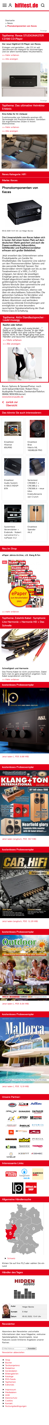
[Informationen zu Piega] (37, 1139)
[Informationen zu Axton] (36, 1104)
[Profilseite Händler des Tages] (24, 1288)
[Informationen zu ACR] (12, 1105)
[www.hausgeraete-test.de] (24, 1179)
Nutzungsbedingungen (16, 1406)
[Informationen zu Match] (21, 1131)
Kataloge (9, 1376)
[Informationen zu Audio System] (23, 1105)
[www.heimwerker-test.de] (37, 1179)
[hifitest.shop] (31, 1193)
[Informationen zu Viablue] (11, 1155)
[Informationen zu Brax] (11, 1112)
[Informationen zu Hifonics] (37, 1125)
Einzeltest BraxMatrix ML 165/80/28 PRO (35, 446)
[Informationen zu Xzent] (23, 1153)
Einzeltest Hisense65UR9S (9, 445)
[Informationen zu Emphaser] (37, 1112)
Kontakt (9, 1403)
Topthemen (10, 1382)
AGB (7, 1395)
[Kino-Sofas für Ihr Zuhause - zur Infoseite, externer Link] (24, 151)
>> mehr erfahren (10, 611)
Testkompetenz (12, 1365)
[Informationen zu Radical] (11, 1147)
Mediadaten (10, 1392)
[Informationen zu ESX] (11, 1119)
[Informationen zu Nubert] (24, 1140)
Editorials (9, 1384)
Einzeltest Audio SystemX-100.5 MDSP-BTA (11, 484)
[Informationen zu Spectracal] (24, 1146)
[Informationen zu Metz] (34, 1132)
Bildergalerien (11, 1373)
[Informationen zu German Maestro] (36, 1118)
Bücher (8, 1362)
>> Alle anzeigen (10, 59)
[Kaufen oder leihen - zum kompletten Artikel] (24, 364)
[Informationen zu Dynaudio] (24, 1111)
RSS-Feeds (10, 1379)
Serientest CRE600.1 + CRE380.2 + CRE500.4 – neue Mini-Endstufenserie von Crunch (36, 488)
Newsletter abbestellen (13, 1352)
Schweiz (11, 1258)
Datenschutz (11, 1397)
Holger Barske (28, 1307)
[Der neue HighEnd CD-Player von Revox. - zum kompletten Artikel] (24, 79)
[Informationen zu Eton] (22, 1118)
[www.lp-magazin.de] (17, 1193)
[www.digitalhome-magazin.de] (11, 1179)
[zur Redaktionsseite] (6, 1311)
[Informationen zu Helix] (24, 1126)
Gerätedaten (11, 1371)
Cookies (9, 1400)
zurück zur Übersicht (12, 403)
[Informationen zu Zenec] (37, 1153)
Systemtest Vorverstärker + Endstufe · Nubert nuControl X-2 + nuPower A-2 (12, 532)
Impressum (10, 1389)
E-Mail (24, 1312)
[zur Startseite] (26, 5)
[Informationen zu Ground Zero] (11, 1125)
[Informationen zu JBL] (11, 1133)
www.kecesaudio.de (12, 396)
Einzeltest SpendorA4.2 (32, 529)
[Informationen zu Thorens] (37, 1146)
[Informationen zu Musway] (11, 1139)
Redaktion (10, 1368)
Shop (7, 1359)
